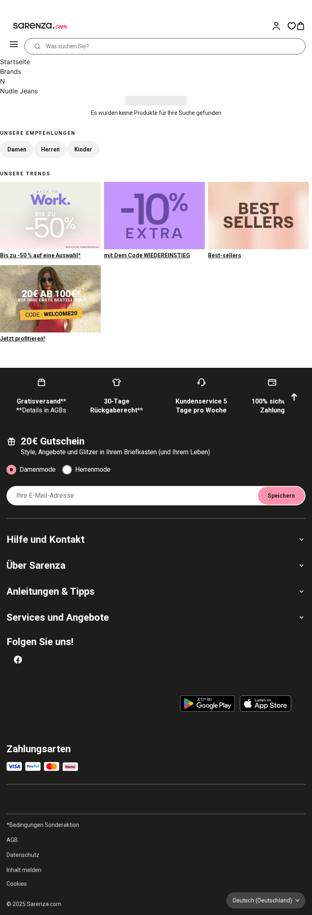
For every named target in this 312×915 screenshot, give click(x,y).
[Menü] (15, 46)
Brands (10, 71)
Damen (16, 149)
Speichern (281, 495)
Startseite (15, 62)
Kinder (83, 149)
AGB (12, 840)
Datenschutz (22, 855)
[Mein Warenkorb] (304, 26)
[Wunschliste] (292, 26)
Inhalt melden (23, 870)
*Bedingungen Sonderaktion (42, 825)
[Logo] (35, 26)
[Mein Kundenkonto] (279, 26)
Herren (50, 149)
